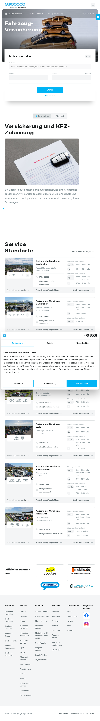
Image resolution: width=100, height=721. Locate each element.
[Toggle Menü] (93, 5)
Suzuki (22, 673)
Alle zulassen (82, 383)
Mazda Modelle (41, 620)
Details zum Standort (81, 290)
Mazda (22, 620)
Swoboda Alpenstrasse (10, 646)
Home (31, 13)
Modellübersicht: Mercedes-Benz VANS (42, 635)
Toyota (22, 678)
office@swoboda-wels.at (48, 446)
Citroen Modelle (41, 611)
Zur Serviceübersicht (16, 13)
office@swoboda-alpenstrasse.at (46, 490)
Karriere (70, 620)
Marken (23, 605)
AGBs (92, 713)
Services (40, 13)
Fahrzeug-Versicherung (57, 643)
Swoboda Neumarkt (9, 654)
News (69, 611)
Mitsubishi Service (24, 641)
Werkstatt (56, 611)
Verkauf (55, 625)
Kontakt (70, 630)
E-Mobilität (56, 630)
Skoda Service (25, 695)
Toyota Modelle (41, 659)
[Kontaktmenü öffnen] (98, 17)
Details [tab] (50, 343)
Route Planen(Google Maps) (47, 290)
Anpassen (48, 383)
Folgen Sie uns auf (88, 607)
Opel (22, 647)
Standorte (9, 605)
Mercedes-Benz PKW (24, 626)
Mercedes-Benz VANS (24, 634)
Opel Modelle (40, 642)
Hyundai (23, 616)
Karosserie (56, 616)
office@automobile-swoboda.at (46, 322)
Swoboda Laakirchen (9, 620)
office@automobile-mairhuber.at (46, 282)
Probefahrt (56, 620)
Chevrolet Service (24, 658)
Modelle (39, 605)
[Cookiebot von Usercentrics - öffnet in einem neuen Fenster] (85, 335)
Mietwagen (56, 649)
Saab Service (25, 664)
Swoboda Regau (8, 634)
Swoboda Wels (11, 640)
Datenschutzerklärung (79, 713)
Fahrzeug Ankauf (55, 636)
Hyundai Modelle (42, 616)
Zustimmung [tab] (17, 343)
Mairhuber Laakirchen (9, 612)
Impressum (63, 713)
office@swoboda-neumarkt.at (51, 533)
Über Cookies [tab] (82, 343)
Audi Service (25, 690)
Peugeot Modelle (38, 648)
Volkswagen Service (25, 684)
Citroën (23, 611)
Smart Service (25, 669)
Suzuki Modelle (41, 655)
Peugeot (23, 652)
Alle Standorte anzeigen (81, 251)
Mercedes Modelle (39, 626)
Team (69, 625)
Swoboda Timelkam (8, 627)
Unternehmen (73, 605)
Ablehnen (18, 383)
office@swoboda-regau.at (49, 406)
